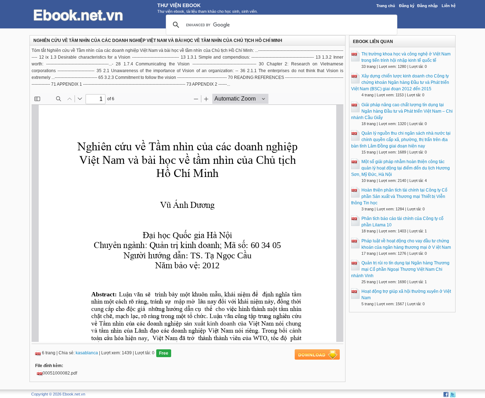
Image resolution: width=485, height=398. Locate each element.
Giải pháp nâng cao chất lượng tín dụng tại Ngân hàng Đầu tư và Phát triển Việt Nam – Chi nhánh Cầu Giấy (402, 111)
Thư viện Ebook (179, 5)
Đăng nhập (427, 6)
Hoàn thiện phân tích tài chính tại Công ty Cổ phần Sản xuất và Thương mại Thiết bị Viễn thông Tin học (399, 196)
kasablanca (87, 352)
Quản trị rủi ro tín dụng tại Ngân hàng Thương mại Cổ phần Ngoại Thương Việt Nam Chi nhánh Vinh (400, 269)
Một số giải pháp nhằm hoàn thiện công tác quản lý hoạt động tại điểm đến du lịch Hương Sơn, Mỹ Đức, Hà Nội (400, 168)
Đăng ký (406, 6)
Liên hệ (449, 6)
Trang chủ (385, 6)
